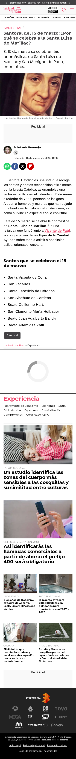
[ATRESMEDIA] (38, 698)
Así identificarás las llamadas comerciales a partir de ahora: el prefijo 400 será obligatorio (34, 554)
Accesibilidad (50, 751)
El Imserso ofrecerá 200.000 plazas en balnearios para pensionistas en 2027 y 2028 (54, 606)
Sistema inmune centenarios (56, 2)
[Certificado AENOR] (53, 9)
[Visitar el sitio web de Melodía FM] (19, 725)
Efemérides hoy (18, 2)
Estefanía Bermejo (27, 147)
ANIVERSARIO (11, 596)
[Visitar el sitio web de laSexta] (30, 708)
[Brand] (17, 10)
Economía (44, 17)
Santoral (12, 335)
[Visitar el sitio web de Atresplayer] (38, 725)
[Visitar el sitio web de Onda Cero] (45, 717)
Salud (57, 17)
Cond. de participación (30, 751)
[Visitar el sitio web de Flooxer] (57, 725)
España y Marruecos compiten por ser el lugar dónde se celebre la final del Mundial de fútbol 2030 (54, 655)
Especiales (31, 410)
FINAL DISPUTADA (49, 645)
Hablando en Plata (14, 345)
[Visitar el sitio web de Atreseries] (30, 717)
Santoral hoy (34, 2)
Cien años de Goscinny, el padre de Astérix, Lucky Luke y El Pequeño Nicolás (19, 605)
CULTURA (9, 645)
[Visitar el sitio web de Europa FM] (61, 717)
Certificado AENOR (38, 415)
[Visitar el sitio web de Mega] (15, 717)
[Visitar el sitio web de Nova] (61, 708)
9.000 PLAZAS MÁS (49, 596)
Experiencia (21, 399)
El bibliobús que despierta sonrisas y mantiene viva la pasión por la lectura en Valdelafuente (19, 655)
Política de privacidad (34, 745)
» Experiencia (32, 345)
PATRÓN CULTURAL (14, 468)
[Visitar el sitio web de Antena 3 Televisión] (15, 708)
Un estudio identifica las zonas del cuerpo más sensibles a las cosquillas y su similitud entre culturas (36, 480)
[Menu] (71, 9)
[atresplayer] (64, 9)
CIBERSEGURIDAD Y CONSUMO (21, 542)
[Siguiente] (69, 3)
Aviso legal (15, 745)
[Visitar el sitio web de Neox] (45, 708)
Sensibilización (52, 410)
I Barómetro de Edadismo (19, 17)
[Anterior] (6, 3)
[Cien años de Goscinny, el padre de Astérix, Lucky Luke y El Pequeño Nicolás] (20, 583)
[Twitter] (15, 152)
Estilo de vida (12, 410)
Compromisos (13, 415)
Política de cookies (57, 745)
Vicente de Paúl (57, 230)
